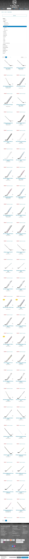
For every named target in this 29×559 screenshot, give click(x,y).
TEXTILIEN (4, 51)
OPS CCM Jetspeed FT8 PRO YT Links (8, 289)
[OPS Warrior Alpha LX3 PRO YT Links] (21, 413)
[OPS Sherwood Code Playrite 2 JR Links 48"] (21, 487)
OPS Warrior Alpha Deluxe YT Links (8, 455)
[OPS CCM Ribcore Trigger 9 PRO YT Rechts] (21, 358)
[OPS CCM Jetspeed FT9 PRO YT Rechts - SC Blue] (8, 210)
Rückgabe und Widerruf (25, 531)
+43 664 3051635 (14, 533)
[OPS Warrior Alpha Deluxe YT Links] (8, 450)
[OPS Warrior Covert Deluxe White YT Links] (21, 432)
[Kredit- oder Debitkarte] (12, 540)
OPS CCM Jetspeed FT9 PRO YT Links (21, 160)
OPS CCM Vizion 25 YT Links (21, 86)
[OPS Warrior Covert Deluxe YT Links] (8, 432)
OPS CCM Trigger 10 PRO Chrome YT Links (8, 326)
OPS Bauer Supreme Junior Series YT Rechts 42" (8, 492)
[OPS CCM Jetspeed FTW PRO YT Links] (21, 210)
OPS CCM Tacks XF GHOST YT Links (20, 123)
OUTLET (4, 53)
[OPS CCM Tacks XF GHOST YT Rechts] (8, 137)
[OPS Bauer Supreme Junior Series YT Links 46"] (21, 450)
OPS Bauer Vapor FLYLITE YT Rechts (20, 252)
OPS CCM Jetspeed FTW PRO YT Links (21, 215)
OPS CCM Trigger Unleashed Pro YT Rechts (21, 234)
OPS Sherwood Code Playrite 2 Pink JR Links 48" (8, 510)
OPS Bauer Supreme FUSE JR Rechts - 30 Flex (8, 123)
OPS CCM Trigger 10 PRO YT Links (8, 307)
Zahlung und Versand (25, 532)
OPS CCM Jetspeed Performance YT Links (8, 381)
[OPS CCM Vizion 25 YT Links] (21, 81)
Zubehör (4, 40)
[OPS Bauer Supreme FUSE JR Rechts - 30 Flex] (8, 118)
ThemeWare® (22, 549)
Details (8, 76)
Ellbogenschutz (5, 35)
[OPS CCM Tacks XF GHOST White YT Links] (21, 137)
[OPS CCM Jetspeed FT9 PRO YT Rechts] (8, 173)
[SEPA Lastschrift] (2, 542)
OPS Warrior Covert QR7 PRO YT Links (21, 400)
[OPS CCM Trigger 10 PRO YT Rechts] (21, 302)
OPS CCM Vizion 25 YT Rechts (8, 104)
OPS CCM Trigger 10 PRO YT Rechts (21, 308)
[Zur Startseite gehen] (14, 4)
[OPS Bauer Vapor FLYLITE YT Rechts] (21, 247)
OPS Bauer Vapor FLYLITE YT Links (8, 252)
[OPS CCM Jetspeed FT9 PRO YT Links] (21, 155)
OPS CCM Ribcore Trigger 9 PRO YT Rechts (21, 363)
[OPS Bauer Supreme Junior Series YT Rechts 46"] (8, 468)
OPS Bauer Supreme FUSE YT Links (8, 271)
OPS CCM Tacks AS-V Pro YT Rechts (8, 363)
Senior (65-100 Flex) (6, 22)
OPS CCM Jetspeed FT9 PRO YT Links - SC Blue (21, 197)
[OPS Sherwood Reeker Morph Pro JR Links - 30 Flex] (8, 81)
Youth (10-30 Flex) (6, 26)
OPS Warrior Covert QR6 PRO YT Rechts (21, 510)
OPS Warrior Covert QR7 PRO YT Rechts (8, 418)
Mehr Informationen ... (3, 558)
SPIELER (4, 18)
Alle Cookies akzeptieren (25, 557)
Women (4, 39)
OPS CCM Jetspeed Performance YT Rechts (21, 381)
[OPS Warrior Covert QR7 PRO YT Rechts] (8, 413)
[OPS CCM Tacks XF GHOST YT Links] (21, 118)
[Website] (16, 546)
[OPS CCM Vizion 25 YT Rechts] (8, 100)
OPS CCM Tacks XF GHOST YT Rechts (8, 142)
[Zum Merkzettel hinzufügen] (12, 65)
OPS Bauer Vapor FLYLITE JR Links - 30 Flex (8, 68)
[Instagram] (14, 546)
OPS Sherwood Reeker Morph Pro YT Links (8, 400)
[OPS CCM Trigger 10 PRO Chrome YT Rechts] (21, 321)
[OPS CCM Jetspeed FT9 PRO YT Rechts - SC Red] (8, 192)
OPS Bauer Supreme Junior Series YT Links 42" (21, 474)
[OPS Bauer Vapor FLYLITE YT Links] (8, 247)
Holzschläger (5, 27)
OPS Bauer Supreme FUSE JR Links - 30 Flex (20, 105)
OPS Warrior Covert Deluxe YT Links (8, 437)
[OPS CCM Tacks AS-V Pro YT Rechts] (8, 358)
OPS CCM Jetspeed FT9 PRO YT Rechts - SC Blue (8, 215)
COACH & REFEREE (5, 47)
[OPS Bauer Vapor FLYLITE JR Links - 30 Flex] (8, 63)
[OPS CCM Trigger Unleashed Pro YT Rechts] (21, 229)
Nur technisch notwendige (13, 557)
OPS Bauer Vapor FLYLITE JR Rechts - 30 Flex (20, 68)
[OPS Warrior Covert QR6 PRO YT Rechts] (21, 505)
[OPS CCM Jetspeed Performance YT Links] (8, 376)
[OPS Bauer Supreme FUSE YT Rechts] (21, 266)
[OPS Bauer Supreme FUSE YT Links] (8, 266)
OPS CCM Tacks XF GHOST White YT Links (21, 142)
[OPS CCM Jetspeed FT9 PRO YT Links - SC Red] (21, 173)
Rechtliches (25, 526)
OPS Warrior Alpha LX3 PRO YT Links (21, 418)
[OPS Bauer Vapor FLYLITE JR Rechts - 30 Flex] (21, 63)
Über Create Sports (25, 533)
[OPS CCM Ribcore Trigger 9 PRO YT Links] (21, 339)
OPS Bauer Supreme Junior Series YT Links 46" (21, 455)
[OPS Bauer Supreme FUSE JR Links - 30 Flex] (21, 100)
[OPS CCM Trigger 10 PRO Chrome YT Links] (8, 321)
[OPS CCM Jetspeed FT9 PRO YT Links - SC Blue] (21, 192)
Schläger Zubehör (5, 30)
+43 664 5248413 (3, 535)
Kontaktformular (18, 535)
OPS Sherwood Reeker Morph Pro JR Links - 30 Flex (8, 86)
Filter (15, 15)
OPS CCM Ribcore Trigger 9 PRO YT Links (21, 345)
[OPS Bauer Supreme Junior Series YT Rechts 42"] (8, 487)
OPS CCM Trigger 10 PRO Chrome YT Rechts (21, 326)
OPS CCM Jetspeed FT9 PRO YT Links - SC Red (21, 179)
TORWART (4, 44)
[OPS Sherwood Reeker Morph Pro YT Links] (8, 395)
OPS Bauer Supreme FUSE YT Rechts (20, 271)
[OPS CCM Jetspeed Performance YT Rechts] (21, 376)
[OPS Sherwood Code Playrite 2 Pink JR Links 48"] (8, 505)
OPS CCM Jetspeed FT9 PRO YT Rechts (8, 179)
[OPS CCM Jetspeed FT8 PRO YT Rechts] (21, 284)
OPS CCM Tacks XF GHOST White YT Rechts (8, 160)
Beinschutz (4, 36)
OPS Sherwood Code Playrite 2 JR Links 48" (21, 492)
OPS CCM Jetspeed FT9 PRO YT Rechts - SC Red (8, 197)
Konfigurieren (19, 557)
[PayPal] (2, 540)
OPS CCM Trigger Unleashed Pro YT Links (8, 234)
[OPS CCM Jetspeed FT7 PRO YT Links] (8, 339)
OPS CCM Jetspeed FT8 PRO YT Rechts (21, 289)
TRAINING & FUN (5, 50)
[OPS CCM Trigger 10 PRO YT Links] (8, 302)
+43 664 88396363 (3, 534)
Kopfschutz (4, 31)
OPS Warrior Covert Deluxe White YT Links (21, 437)
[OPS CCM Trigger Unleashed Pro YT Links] (8, 229)
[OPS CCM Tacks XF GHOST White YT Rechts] (8, 155)
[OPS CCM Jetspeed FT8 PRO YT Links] (8, 284)
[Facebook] (13, 546)
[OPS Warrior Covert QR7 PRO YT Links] (21, 395)
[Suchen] (10, 8)
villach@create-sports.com (4, 533)
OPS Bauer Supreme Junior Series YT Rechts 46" (8, 474)
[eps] (4, 542)
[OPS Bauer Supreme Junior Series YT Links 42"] (21, 468)
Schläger (4, 21)
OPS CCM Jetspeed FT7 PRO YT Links (8, 345)
